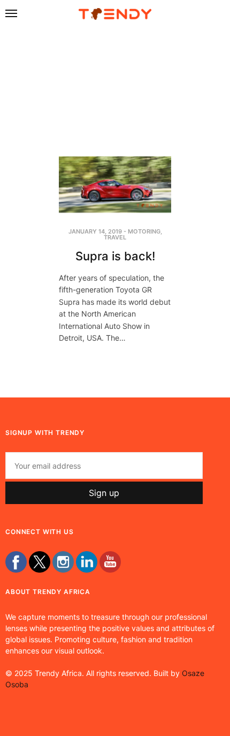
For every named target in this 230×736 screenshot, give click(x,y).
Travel (115, 237)
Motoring (144, 231)
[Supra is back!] (115, 184)
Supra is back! (115, 256)
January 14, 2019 (95, 231)
